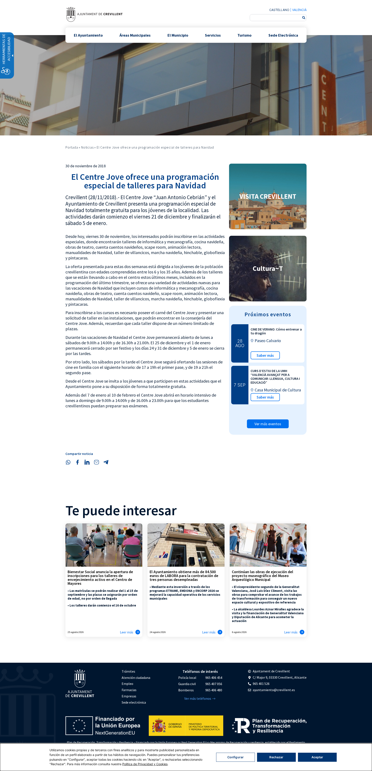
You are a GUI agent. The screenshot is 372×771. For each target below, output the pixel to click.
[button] (68, 462)
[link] (94, 14)
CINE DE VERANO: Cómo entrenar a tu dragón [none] (276, 331)
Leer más (126, 632)
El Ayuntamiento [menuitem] (88, 35)
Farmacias (129, 690)
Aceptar (317, 757)
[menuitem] (135, 671)
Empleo (127, 683)
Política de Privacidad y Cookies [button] (144, 764)
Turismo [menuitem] (244, 35)
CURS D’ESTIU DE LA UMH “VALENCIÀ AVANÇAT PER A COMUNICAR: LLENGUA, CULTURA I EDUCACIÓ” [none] (275, 377)
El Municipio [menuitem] (177, 35)
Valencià (299, 10)
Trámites (128, 671)
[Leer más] (137, 632)
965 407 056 (213, 684)
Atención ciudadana (136, 677)
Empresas (129, 696)
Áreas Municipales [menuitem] (134, 35)
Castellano (279, 10)
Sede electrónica (134, 702)
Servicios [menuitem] (213, 35)
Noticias (87, 147)
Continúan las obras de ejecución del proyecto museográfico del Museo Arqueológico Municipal (262, 575)
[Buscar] (303, 17)
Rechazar (276, 757)
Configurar (235, 757)
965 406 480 (213, 690)
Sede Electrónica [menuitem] (283, 35)
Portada (71, 147)
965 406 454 (213, 677)
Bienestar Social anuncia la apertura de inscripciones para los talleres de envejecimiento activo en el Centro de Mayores (100, 577)
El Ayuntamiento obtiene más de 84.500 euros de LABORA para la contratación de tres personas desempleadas (184, 575)
